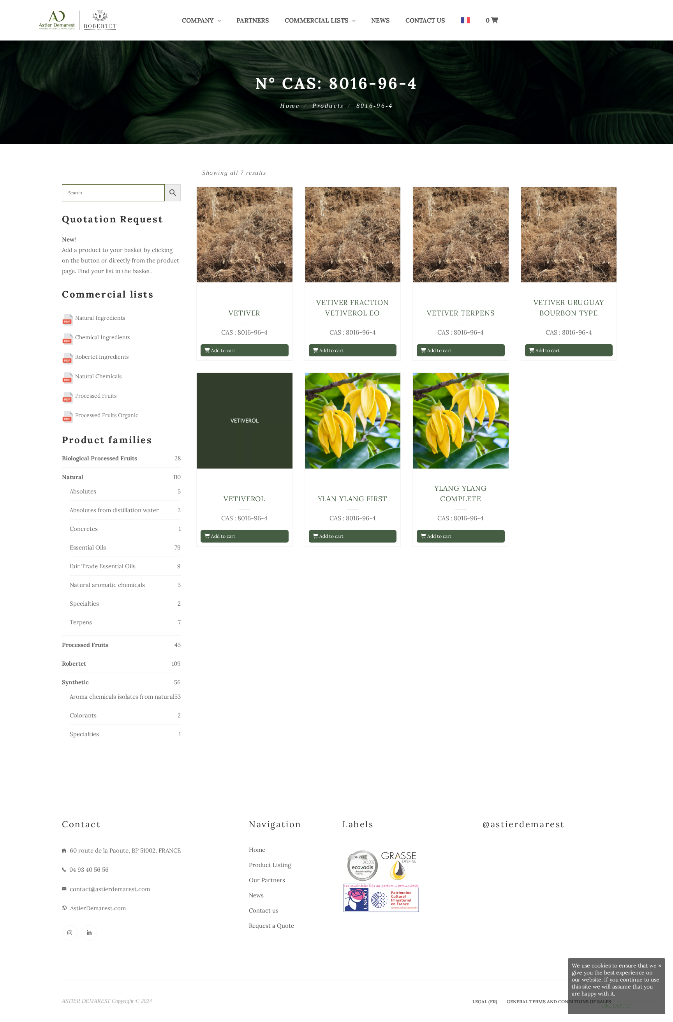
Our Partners (267, 880)
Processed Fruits (95, 395)
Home (290, 105)
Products (328, 105)
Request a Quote (271, 925)
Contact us (425, 20)
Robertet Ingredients (101, 356)
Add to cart (222, 350)
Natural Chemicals (98, 376)
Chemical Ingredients (102, 337)
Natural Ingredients (99, 317)
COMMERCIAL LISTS (317, 20)
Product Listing (270, 865)
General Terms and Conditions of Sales (559, 1001)
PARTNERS (252, 20)
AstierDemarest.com (98, 908)
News (380, 20)
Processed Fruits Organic (106, 415)
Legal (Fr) (484, 1001)
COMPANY (198, 20)
